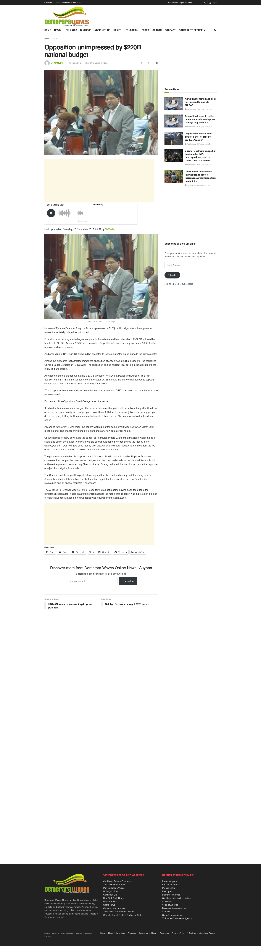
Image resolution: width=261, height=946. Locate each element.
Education (132, 29)
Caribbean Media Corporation (176, 898)
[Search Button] (215, 30)
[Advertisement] (99, 180)
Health (117, 29)
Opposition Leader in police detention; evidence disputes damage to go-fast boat (200, 119)
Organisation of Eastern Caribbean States (123, 914)
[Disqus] (101, 735)
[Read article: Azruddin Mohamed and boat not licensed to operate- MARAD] (173, 103)
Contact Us (48, 2)
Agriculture (102, 29)
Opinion (157, 29)
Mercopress (168, 891)
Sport (145, 29)
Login (214, 2)
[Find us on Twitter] (205, 2)
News (57, 29)
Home (47, 29)
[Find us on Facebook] (200, 2)
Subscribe (128, 581)
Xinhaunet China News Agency (177, 918)
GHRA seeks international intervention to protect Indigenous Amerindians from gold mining (200, 176)
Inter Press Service (171, 894)
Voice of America (170, 904)
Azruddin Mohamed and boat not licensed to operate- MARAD (200, 102)
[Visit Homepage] (66, 16)
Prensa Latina (169, 887)
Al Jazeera (167, 901)
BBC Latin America (171, 884)
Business (85, 29)
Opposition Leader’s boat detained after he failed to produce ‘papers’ (198, 136)
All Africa (166, 911)
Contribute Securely (192, 29)
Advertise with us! (62, 2)
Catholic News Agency (173, 914)
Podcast (170, 29)
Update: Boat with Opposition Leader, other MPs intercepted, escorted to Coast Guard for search (200, 155)
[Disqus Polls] (101, 656)
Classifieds (76, 2)
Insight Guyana (169, 881)
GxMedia (58, 62)
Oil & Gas (71, 29)
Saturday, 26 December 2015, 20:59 (84, 62)
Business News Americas (174, 908)
